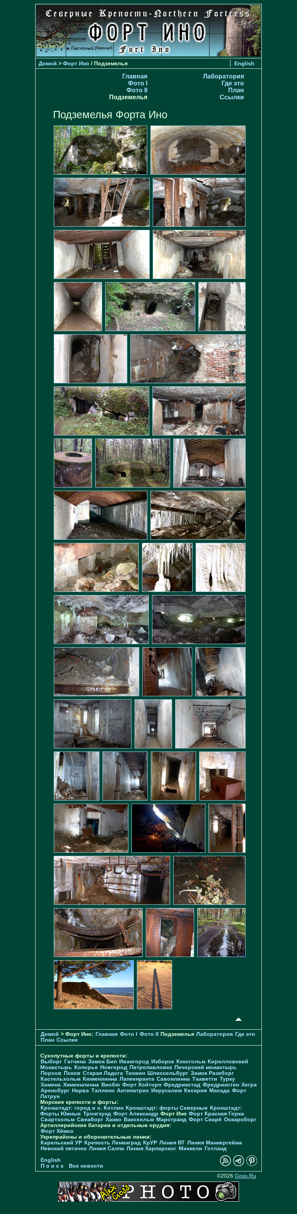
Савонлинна (173, 1079)
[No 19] (96, 567)
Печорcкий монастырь (205, 1067)
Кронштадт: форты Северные (167, 1108)
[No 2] (198, 149)
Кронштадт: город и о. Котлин (82, 1108)
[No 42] (94, 984)
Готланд (216, 1148)
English (244, 63)
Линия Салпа (106, 1148)
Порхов (51, 1073)
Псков (72, 1073)
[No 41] (221, 932)
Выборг (51, 1061)
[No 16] (209, 462)
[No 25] (167, 671)
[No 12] (101, 410)
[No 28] (153, 723)
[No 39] (98, 932)
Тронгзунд (97, 1114)
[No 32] (173, 775)
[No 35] (169, 828)
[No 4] (199, 202)
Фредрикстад (182, 1085)
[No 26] (220, 671)
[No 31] (125, 775)
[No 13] (199, 410)
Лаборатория (223, 76)
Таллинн (102, 1090)
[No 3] (101, 202)
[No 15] (132, 462)
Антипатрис (133, 1090)
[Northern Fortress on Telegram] (238, 1164)
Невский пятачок (64, 1148)
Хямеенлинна (81, 1085)
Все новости (86, 1166)
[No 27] (92, 723)
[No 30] (76, 775)
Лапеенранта (136, 1079)
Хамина (51, 1085)
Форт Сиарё (205, 1119)
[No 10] (90, 358)
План (236, 90)
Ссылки (232, 97)
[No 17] (100, 515)
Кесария (195, 1090)
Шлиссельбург (167, 1073)
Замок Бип (102, 1061)
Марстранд (171, 1119)
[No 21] (220, 567)
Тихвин (135, 1073)
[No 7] (78, 306)
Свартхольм (58, 1119)
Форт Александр (136, 1114)
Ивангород (134, 1061)
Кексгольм (190, 1061)
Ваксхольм (139, 1119)
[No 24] (96, 671)
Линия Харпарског (151, 1148)
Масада (219, 1090)
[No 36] (227, 828)
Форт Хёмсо (57, 1131)
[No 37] (112, 880)
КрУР (150, 1143)
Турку (227, 1079)
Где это (233, 83)
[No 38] (209, 880)
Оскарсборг (240, 1119)
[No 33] (222, 775)
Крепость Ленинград (112, 1143)
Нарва (80, 1090)
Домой (48, 63)
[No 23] (198, 619)
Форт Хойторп (141, 1085)
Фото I (137, 83)
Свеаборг (90, 1119)
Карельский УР (61, 1143)
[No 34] (91, 828)
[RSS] (225, 1164)
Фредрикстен (221, 1085)
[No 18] (198, 515)
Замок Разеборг (212, 1073)
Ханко (113, 1119)
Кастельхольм (60, 1079)
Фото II (136, 90)
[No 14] (73, 462)
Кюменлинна (100, 1079)
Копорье (86, 1067)
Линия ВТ (172, 1143)
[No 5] (101, 254)
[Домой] (148, 54)
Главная (134, 76)
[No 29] (210, 723)
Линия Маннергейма (214, 1143)
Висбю (110, 1085)
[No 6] (199, 254)
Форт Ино (76, 63)
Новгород (113, 1067)
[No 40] (170, 932)
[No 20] (167, 567)
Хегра (249, 1085)
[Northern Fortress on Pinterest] (251, 1164)
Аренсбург (55, 1090)
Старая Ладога (103, 1073)
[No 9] (222, 306)
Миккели (190, 1148)
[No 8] (150, 306)
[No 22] (101, 619)
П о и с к (52, 1166)
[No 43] (154, 984)
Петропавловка (151, 1067)
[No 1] (100, 149)
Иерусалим (166, 1090)
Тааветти (204, 1079)
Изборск (162, 1061)
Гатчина (75, 1061)
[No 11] (188, 358)
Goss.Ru (245, 1176)
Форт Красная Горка (216, 1114)
